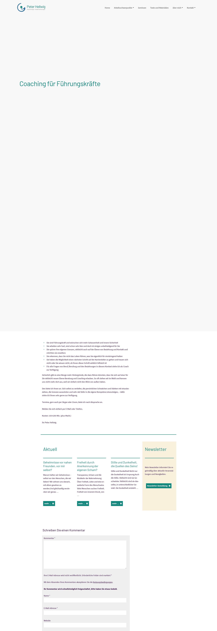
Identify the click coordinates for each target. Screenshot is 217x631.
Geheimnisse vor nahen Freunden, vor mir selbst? (57, 466)
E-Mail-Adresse (51, 608)
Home (107, 7)
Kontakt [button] (190, 7)
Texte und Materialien (159, 7)
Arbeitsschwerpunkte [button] (123, 7)
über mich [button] (177, 7)
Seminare (142, 7)
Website (47, 620)
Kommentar (49, 538)
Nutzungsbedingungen (103, 582)
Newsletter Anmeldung (157, 485)
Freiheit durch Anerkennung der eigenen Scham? (87, 466)
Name (47, 595)
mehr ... (47, 503)
